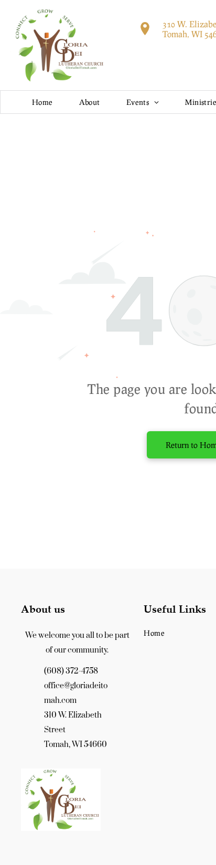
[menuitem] (42, 102)
